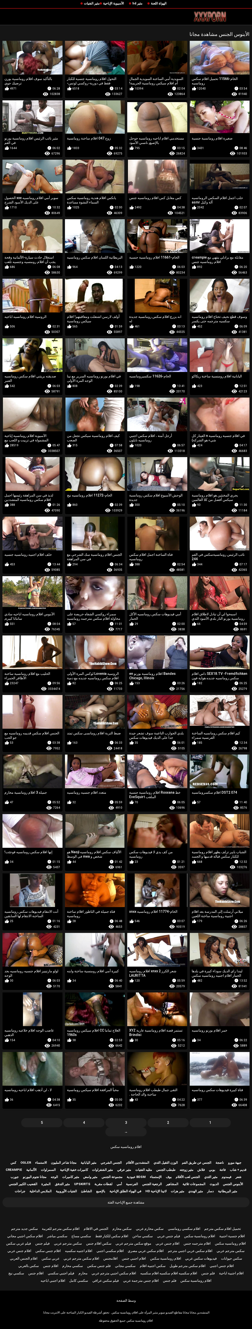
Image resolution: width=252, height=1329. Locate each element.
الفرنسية (132, 1184)
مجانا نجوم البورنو (35, 1177)
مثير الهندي (195, 1191)
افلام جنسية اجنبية (232, 1236)
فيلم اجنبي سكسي (61, 1273)
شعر (238, 1177)
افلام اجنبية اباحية (231, 1273)
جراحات (20, 1191)
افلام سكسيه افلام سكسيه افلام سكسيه (168, 1273)
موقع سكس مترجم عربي (133, 1243)
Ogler (25, 1162)
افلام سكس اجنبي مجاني (25, 1236)
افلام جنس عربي (167, 1243)
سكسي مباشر (57, 1236)
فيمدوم (226, 1177)
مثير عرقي (124, 1170)
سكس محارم (122, 1229)
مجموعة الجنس (112, 1177)
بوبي (212, 1170)
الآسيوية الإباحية (113, 3)
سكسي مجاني (125, 1266)
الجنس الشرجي (111, 1162)
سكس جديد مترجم (24, 1229)
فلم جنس (208, 1273)
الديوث (214, 1184)
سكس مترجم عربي (68, 1243)
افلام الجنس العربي (23, 1258)
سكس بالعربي (28, 1266)
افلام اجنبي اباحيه (53, 1281)
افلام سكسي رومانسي (184, 1229)
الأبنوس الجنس (233, 1184)
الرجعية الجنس (152, 1184)
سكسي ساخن (142, 1236)
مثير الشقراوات (102, 1170)
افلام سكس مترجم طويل (187, 1266)
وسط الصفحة (126, 1300)
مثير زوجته (186, 1170)
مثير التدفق (62, 1184)
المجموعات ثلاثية (194, 1184)
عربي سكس (51, 1258)
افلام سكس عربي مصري (146, 1251)
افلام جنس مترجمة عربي (141, 1281)
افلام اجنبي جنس (134, 1258)
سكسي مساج (81, 1236)
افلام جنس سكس (48, 1251)
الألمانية (31, 1170)
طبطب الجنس (165, 1170)
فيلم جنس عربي (168, 1236)
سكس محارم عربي (150, 1229)
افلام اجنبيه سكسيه (78, 1251)
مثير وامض (90, 1177)
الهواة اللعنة (159, 3)
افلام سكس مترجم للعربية (60, 1229)
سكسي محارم (72, 1266)
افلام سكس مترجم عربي (81, 1258)
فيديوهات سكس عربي (201, 1258)
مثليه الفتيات (143, 1170)
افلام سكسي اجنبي (110, 1251)
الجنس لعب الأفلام (188, 1177)
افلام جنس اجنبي (222, 1266)
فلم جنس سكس (99, 1266)
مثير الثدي (211, 1177)
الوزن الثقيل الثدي (166, 1162)
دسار (210, 1191)
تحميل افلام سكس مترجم (222, 1229)
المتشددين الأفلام (137, 1162)
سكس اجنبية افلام (153, 1266)
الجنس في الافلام (96, 1229)
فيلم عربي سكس (18, 1243)
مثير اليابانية (88, 1162)
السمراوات (48, 1170)
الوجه (54, 1177)
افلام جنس (50, 1266)
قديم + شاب (238, 1170)
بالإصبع (100, 1191)
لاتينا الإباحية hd (156, 1191)
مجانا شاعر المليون (64, 1162)
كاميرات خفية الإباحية (74, 1170)
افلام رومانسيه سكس (126, 1147)
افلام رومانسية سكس (199, 1236)
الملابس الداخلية (41, 1191)
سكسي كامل (78, 1281)
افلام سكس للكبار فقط (111, 1236)
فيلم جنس (42, 1243)
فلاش (201, 1170)
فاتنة (223, 1170)
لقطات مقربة (103, 1184)
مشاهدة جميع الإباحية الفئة (126, 1202)
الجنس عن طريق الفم (196, 1162)
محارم (83, 1273)
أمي (119, 1184)
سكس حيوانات (231, 1258)
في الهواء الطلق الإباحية (125, 1191)
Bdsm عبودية (136, 1177)
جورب (15, 1177)
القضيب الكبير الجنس (23, 1184)
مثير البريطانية (227, 1191)
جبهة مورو (234, 1162)
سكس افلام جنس (98, 1243)
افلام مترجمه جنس (197, 1243)
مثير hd (137, 3)
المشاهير (172, 1184)
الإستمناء (156, 1177)
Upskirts (82, 1184)
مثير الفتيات (92, 3)
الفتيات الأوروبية (66, 1191)
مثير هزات (177, 1191)
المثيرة (46, 1184)
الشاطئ (86, 1191)
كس (13, 1162)
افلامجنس (110, 1258)
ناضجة (220, 1162)
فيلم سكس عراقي (105, 1281)
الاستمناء (41, 1162)
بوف (169, 1177)
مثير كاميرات (70, 1177)
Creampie (14, 1170)
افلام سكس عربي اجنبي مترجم (190, 1251)
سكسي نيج (16, 1273)
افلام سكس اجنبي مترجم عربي (114, 1273)
